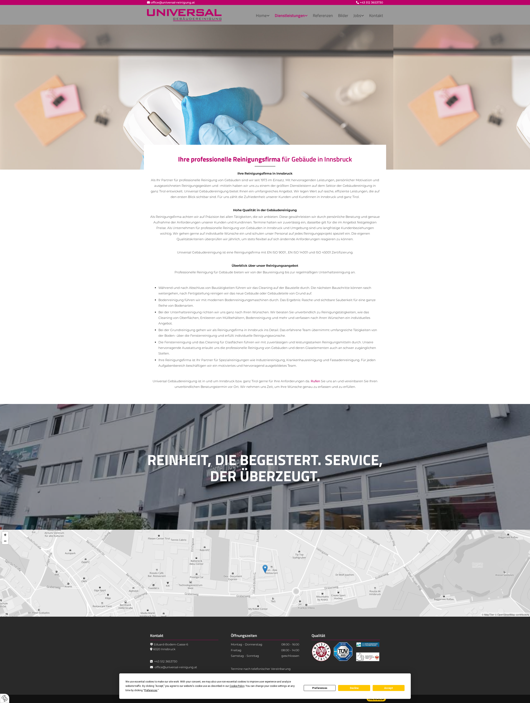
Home (261, 15)
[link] (260, 16)
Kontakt (376, 15)
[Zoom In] (5, 535)
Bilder (343, 15)
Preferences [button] (150, 690)
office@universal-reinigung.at (173, 2)
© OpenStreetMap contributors (512, 614)
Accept (388, 688)
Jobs (357, 15)
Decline (354, 688)
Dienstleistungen (290, 15)
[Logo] (184, 15)
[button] (265, 569)
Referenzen (323, 15)
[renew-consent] (4, 698)
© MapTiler (488, 614)
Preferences (319, 688)
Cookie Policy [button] (237, 686)
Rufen (315, 381)
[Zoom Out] (5, 541)
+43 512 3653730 (371, 2)
